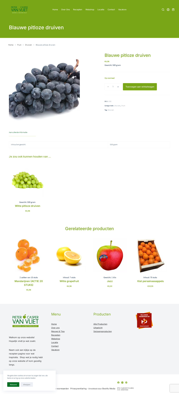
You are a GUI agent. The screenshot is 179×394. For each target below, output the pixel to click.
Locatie (100, 9)
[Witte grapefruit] (69, 255)
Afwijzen (26, 385)
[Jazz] (110, 255)
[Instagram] (122, 383)
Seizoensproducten (102, 331)
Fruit (19, 45)
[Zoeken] (163, 9)
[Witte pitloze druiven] (28, 181)
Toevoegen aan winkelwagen (140, 86)
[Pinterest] (126, 383)
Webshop (89, 9)
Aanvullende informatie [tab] (18, 132)
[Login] (168, 9)
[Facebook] (118, 383)
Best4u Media (108, 388)
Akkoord (13, 385)
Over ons (65, 9)
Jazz (110, 281)
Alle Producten (100, 324)
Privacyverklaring (78, 388)
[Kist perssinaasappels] (150, 255)
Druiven (28, 45)
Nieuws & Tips (58, 331)
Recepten (77, 9)
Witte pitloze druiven (27, 205)
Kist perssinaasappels (150, 281)
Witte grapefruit (69, 281)
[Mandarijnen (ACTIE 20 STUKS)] (29, 255)
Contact (111, 9)
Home (55, 9)
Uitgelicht (97, 327)
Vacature (122, 9)
